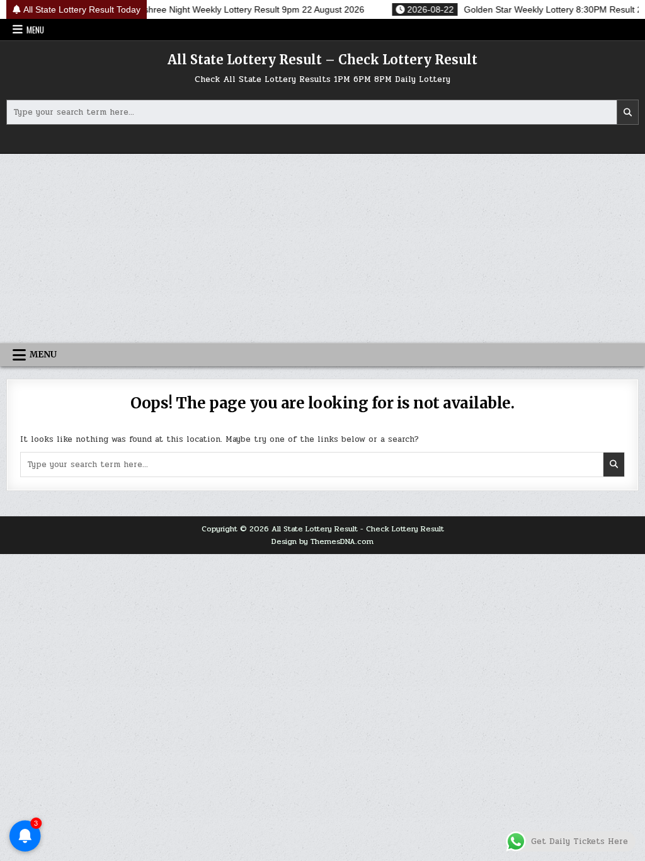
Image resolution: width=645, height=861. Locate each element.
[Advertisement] (322, 248)
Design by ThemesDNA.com (322, 541)
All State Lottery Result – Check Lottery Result (322, 59)
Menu (35, 29)
